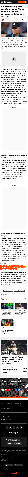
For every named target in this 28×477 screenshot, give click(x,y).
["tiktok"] (2, 390)
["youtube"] (9, 390)
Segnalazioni (10, 403)
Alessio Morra (11, 20)
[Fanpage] (14, 433)
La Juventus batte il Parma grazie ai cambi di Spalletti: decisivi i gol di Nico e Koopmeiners (12, 360)
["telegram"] (19, 390)
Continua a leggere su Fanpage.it (14, 291)
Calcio (2, 294)
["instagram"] (6, 390)
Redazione (3, 408)
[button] (25, 20)
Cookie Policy (4, 406)
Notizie (6, 294)
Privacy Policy (18, 403)
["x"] (12, 390)
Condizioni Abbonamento (14, 406)
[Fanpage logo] (8, 2)
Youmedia (3, 403)
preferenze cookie (11, 408)
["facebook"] (16, 390)
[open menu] (1, 2)
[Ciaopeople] (14, 473)
